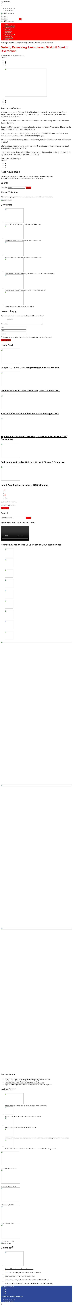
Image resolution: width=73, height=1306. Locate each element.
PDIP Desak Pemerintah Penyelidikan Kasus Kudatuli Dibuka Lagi (21, 1203)
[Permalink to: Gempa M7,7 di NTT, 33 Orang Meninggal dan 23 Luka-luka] (14, 222)
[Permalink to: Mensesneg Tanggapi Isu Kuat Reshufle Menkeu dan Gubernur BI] (10, 1238)
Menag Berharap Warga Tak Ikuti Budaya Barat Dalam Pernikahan (26, 1105)
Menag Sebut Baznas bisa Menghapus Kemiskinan (20, 1127)
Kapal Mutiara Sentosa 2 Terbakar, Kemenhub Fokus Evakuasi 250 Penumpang (29, 273)
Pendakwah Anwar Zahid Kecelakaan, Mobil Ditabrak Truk (23, 240)
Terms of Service (10, 1299)
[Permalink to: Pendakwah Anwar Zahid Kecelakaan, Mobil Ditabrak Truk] (14, 239)
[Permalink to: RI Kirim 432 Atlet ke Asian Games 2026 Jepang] (14, 1265)
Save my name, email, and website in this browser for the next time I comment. (27, 337)
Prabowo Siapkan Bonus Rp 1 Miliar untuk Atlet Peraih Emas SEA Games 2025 (29, 1283)
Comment (4, 324)
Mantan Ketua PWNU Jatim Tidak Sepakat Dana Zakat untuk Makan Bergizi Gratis (30, 1149)
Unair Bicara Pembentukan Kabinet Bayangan (15, 1166)
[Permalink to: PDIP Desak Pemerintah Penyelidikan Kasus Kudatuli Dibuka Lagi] (10, 1201)
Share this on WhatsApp (11, 108)
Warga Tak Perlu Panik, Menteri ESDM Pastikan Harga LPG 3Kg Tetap (27, 176)
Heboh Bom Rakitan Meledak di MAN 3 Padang (19, 307)
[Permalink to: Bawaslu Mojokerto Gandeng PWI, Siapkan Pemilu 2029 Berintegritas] (10, 1183)
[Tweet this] (5, 62)
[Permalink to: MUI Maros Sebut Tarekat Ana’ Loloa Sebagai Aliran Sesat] (9, 1114)
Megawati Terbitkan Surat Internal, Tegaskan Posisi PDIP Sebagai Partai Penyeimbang (28, 1221)
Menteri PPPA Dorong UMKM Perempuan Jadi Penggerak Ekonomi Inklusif (27, 1079)
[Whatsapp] (5, 66)
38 (5, 497)
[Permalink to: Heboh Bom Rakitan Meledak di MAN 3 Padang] (14, 305)
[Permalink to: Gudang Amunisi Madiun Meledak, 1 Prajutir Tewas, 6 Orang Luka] (14, 288)
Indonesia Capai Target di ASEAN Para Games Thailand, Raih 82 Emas (27, 1280)
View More (5, 508)
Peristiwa (3, 57)
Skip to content (5, 2)
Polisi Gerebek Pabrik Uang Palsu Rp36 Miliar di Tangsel (22, 1081)
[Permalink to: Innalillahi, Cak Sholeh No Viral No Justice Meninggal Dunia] (14, 255)
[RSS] (5, 167)
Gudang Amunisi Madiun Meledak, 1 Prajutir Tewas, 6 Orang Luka (25, 290)
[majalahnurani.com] (7, 13)
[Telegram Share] (5, 64)
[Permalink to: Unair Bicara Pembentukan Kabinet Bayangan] (10, 1165)
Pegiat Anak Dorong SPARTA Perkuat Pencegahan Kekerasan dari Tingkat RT (28, 1084)
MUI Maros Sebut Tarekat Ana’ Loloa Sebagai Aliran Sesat (23, 1116)
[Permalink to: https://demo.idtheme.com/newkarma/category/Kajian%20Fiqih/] (14, 1089)
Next (6, 499)
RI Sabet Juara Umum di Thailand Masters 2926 (20, 1276)
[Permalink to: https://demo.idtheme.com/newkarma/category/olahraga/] (12, 1247)
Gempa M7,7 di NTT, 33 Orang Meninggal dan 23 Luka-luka (23, 224)
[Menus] (1, 3)
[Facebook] (5, 164)
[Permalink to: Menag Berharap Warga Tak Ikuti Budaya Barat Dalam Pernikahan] (14, 1104)
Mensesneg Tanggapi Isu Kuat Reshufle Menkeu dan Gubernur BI (21, 1239)
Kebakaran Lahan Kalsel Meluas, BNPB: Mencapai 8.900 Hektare (24, 1083)
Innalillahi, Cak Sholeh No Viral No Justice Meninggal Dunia (23, 257)
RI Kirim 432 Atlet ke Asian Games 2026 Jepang (19, 1269)
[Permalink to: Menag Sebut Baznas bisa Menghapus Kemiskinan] (9, 1125)
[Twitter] (5, 165)
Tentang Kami (9, 1301)
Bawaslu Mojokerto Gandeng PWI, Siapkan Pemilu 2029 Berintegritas (22, 1185)
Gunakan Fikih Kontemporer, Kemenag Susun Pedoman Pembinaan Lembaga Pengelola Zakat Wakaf (37, 1138)
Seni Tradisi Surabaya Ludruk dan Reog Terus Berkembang (22, 178)
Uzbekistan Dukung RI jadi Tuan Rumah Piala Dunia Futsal (23, 1272)
